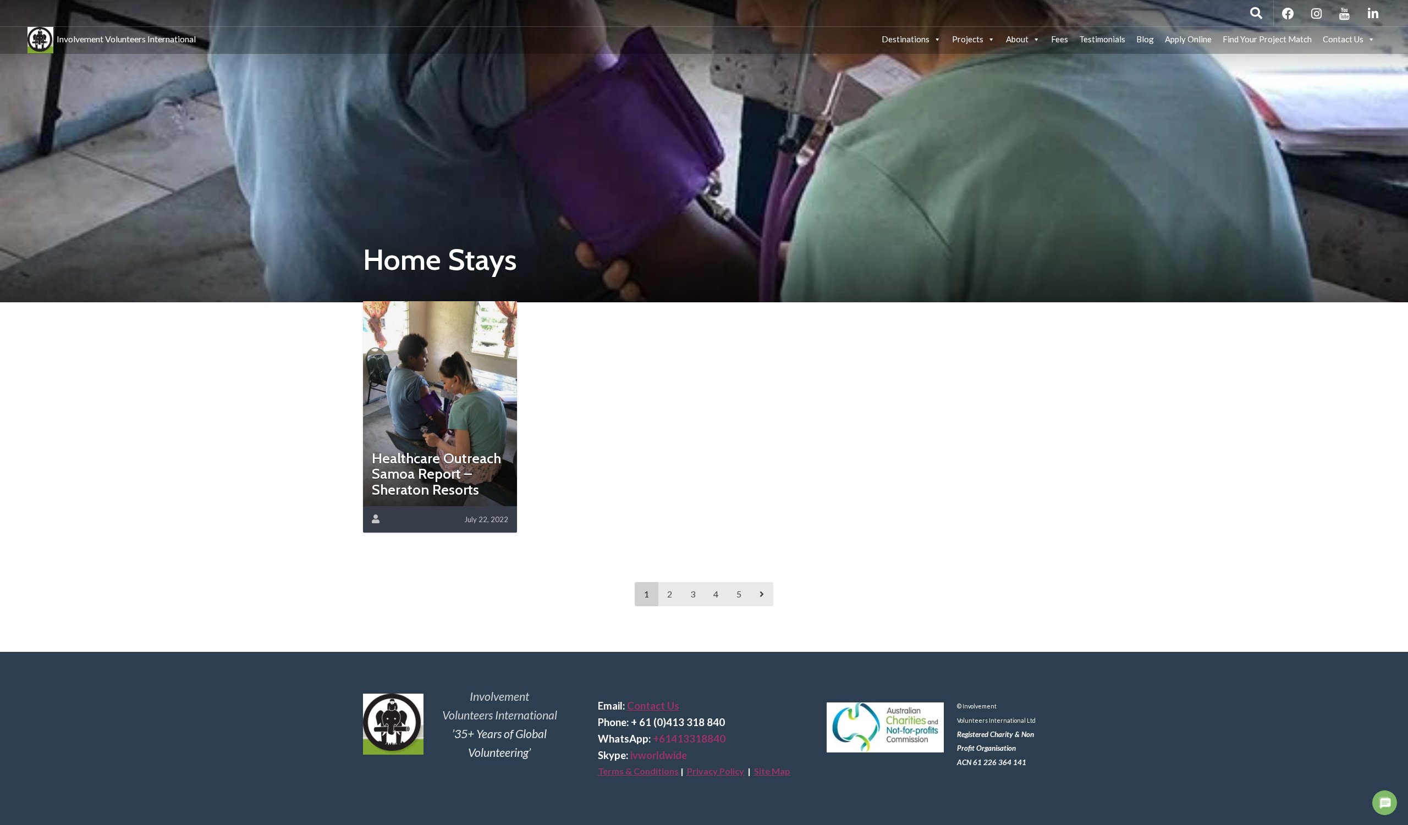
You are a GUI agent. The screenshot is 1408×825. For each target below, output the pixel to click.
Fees (1059, 39)
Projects (967, 39)
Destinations (906, 39)
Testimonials (1102, 39)
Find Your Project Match (1267, 39)
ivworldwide (658, 755)
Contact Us (1343, 39)
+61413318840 (689, 739)
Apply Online (1188, 39)
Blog (1145, 39)
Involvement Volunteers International (124, 37)
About (1017, 39)
